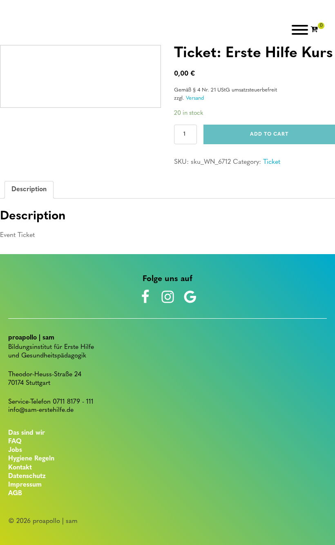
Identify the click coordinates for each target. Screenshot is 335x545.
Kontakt (20, 468)
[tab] (29, 190)
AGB (15, 493)
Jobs (15, 450)
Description (29, 189)
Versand (195, 98)
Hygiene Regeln (31, 459)
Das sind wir (26, 433)
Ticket (271, 162)
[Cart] (317, 30)
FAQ (15, 441)
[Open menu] (300, 30)
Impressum (25, 485)
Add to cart (269, 134)
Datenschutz (27, 476)
